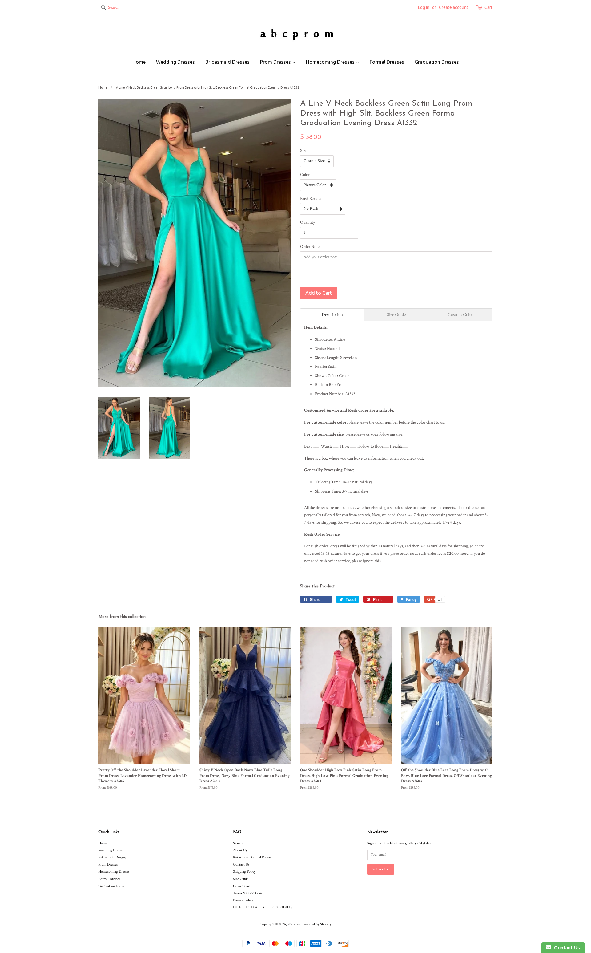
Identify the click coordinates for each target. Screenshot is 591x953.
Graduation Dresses (437, 62)
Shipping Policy (244, 871)
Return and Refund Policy (252, 857)
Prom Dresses (276, 62)
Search (238, 843)
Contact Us (241, 864)
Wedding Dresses (175, 62)
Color (305, 174)
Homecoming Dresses (331, 62)
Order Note (310, 246)
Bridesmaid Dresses (227, 62)
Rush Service (311, 198)
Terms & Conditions (247, 893)
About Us (240, 850)
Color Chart (242, 886)
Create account (453, 7)
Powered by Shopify (316, 924)
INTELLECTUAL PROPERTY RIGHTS (262, 907)
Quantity (307, 222)
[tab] (332, 314)
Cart (488, 7)
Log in (423, 7)
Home (139, 62)
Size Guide (240, 879)
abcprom (294, 924)
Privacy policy (243, 900)
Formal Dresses (387, 62)
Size (303, 150)
